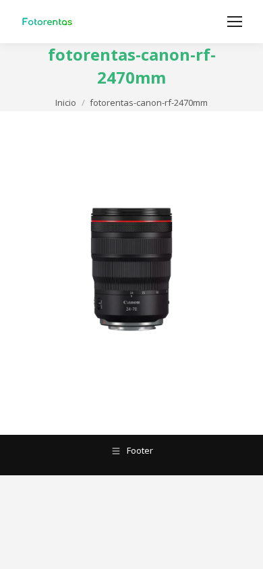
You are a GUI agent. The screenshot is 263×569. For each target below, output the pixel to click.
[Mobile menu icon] (235, 21)
